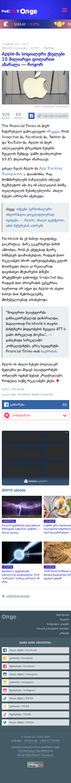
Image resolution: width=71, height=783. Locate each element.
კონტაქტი (64, 633)
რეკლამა (64, 619)
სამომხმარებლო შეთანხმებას (33, 750)
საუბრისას (49, 351)
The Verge (17, 389)
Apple (35, 394)
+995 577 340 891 (50, 740)
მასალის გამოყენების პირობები (53, 628)
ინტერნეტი (49, 48)
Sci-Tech (35, 48)
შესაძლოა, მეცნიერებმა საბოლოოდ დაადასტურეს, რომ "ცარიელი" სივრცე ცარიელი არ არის (21, 563)
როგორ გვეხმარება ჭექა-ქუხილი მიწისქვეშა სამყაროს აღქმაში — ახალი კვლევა (21, 515)
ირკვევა (53, 131)
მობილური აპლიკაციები (14, 48)
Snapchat (47, 394)
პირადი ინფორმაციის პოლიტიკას (35, 755)
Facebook (24, 394)
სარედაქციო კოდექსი (58, 624)
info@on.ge (31, 740)
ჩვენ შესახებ (62, 615)
